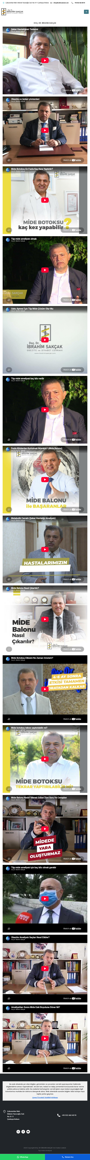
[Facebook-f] (23, 1131)
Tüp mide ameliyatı (45, 1150)
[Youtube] (28, 1131)
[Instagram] (18, 1131)
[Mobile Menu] (86, 12)
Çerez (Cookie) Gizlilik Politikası (45, 1097)
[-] (12, 11)
